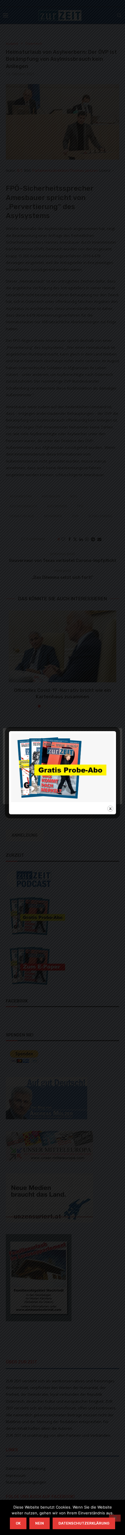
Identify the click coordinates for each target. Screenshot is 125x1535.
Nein (39, 1523)
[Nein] (115, 1518)
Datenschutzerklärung (83, 1523)
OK (18, 1523)
